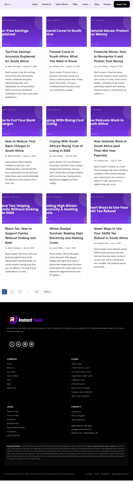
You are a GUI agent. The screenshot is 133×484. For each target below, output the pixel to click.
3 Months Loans (78, 380)
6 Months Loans (78, 384)
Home (35, 4)
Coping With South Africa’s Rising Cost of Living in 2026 (66, 146)
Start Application (78, 420)
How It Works (62, 4)
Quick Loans (76, 364)
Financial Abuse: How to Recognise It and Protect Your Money (110, 56)
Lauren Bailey (102, 66)
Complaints (11, 431)
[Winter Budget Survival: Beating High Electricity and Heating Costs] (66, 208)
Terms (96, 474)
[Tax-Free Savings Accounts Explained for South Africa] (22, 32)
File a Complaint (78, 416)
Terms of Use (12, 411)
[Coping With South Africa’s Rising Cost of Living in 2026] (66, 121)
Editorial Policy (13, 423)
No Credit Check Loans (81, 372)
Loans (85, 4)
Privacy (89, 474)
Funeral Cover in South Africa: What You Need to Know (63, 56)
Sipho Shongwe (14, 66)
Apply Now (122, 4)
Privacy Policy (13, 415)
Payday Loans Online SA (81, 392)
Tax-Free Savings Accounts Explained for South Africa (20, 56)
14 (36, 292)
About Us (46, 4)
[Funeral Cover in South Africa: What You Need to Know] (66, 32)
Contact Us (76, 411)
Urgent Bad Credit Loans (81, 376)
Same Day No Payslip (80, 388)
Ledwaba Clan (58, 66)
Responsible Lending (16, 427)
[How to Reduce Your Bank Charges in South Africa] (22, 121)
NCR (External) (13, 435)
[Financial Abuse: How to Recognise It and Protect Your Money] (111, 32)
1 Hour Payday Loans (80, 368)
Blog (97, 4)
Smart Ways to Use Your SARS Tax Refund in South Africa (111, 233)
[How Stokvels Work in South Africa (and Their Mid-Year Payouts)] (111, 121)
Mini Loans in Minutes (80, 396)
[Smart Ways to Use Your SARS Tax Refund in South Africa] (111, 208)
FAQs (75, 4)
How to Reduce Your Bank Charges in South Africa (20, 146)
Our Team (11, 372)
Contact (107, 4)
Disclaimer (11, 419)
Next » (47, 292)
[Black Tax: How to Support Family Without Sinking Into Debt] (22, 208)
